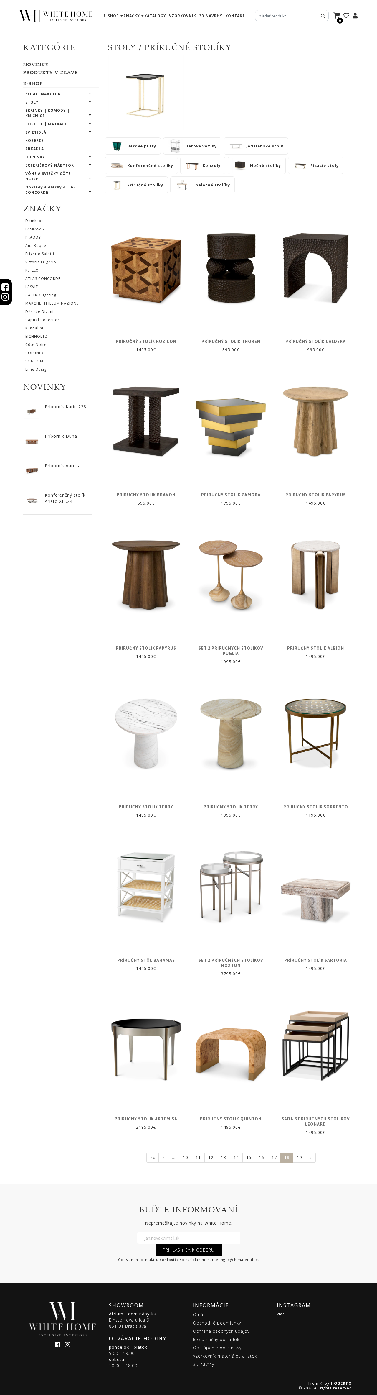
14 (236, 1157)
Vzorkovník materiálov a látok (225, 1356)
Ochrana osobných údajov (221, 1331)
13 (223, 1157)
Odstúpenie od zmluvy (217, 1347)
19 (299, 1157)
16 (261, 1157)
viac (281, 1314)
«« (152, 1157)
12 (211, 1157)
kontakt (235, 15)
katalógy (155, 15)
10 (185, 1157)
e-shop (111, 15)
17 (274, 1157)
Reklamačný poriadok (216, 1339)
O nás (199, 1314)
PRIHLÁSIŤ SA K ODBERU (188, 1250)
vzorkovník (182, 15)
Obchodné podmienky (217, 1323)
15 (249, 1157)
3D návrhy (210, 15)
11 (198, 1157)
